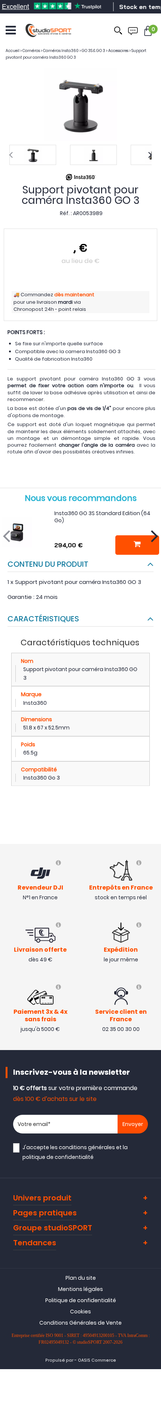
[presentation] (10, 154)
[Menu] (11, 30)
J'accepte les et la (75, 1152)
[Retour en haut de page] (151, 990)
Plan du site (81, 1278)
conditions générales (87, 1147)
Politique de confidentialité (80, 1300)
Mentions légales (80, 1289)
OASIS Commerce (97, 1360)
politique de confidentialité (58, 1157)
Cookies (80, 1311)
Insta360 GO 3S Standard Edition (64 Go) (102, 516)
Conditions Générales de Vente (80, 1322)
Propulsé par (59, 1360)
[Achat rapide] (137, 545)
